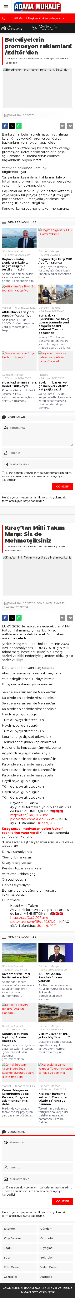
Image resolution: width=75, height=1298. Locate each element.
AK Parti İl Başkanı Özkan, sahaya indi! (39, 17)
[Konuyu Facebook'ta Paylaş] (5, 126)
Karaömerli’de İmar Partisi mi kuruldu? (16, 975)
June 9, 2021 (47, 823)
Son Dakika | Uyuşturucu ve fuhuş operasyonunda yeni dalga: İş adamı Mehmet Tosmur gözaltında (53, 324)
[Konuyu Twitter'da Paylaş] (12, 126)
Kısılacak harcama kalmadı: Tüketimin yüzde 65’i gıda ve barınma (52, 1099)
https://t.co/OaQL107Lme (29, 815)
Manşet (22, 58)
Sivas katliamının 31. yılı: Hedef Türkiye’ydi (19, 384)
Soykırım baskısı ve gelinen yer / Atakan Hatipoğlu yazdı (53, 386)
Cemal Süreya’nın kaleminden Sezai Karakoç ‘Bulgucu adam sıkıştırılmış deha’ (15, 1097)
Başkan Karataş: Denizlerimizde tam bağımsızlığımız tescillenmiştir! (17, 264)
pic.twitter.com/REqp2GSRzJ (32, 819)
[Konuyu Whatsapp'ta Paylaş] (19, 126)
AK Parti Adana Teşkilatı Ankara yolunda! (50, 977)
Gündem (7, 251)
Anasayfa (10, 58)
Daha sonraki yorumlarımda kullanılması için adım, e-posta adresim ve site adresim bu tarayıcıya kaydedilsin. (37, 476)
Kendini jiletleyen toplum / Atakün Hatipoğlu (15, 1037)
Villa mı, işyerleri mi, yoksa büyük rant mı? (54, 1035)
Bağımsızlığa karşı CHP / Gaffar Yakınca (55, 260)
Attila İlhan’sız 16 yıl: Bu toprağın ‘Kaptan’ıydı (19, 313)
